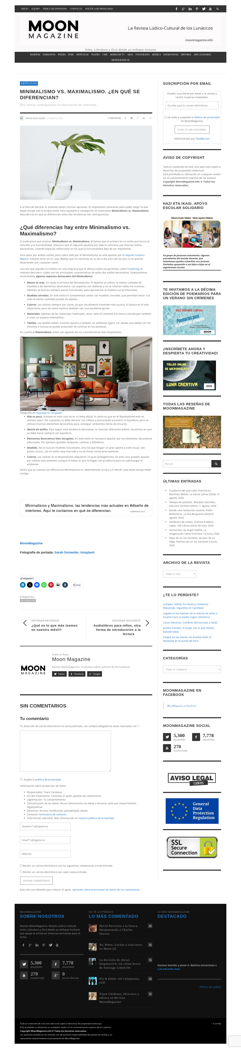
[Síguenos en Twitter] (167, 737)
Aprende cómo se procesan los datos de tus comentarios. (106, 889)
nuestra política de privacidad (96, 818)
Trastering (133, 268)
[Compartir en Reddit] (149, 118)
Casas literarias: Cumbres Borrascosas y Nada (190, 622)
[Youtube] (210, 8)
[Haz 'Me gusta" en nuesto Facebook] (196, 737)
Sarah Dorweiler (67, 552)
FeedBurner (203, 138)
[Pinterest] (197, 8)
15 (150, 994)
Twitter (61, 673)
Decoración (28, 600)
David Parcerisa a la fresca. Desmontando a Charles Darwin (118, 929)
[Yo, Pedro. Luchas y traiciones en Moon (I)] (93, 946)
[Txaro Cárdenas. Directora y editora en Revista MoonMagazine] (93, 996)
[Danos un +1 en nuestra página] (56, 975)
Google (96, 673)
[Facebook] (176, 8)
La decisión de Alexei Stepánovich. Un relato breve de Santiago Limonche (120, 963)
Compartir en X (137, 511)
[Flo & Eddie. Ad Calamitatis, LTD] (93, 980)
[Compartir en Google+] (137, 118)
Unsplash (87, 552)
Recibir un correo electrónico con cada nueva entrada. (55, 872)
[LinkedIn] (190, 8)
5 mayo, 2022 (55, 118)
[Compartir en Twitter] (131, 118)
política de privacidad (48, 779)
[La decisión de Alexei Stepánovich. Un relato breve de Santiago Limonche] (93, 961)
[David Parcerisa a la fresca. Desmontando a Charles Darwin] (93, 927)
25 (150, 926)
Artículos (29, 83)
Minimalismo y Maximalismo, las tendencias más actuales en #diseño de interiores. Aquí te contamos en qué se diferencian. (87, 508)
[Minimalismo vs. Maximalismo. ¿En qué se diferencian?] (86, 162)
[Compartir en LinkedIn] (143, 118)
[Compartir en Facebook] (125, 118)
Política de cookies (210, 987)
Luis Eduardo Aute (169, 969)
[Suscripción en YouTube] (167, 748)
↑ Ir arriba (216, 1023)
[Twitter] (203, 8)
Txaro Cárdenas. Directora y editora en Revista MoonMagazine (119, 997)
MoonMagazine (31, 543)
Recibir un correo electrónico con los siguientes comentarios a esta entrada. (68, 865)
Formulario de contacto (52, 814)
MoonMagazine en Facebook (181, 705)
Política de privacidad (207, 117)
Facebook (79, 673)
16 (150, 944)
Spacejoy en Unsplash (49, 412)
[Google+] (183, 8)
